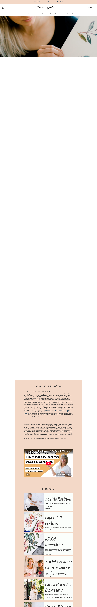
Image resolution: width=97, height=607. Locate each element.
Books (29, 13)
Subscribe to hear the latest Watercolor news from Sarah (48, 1)
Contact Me (91, 7)
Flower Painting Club (47, 13)
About (73, 13)
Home (23, 13)
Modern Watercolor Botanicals (49, 410)
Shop (62, 13)
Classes (57, 13)
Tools (68, 13)
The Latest (36, 13)
